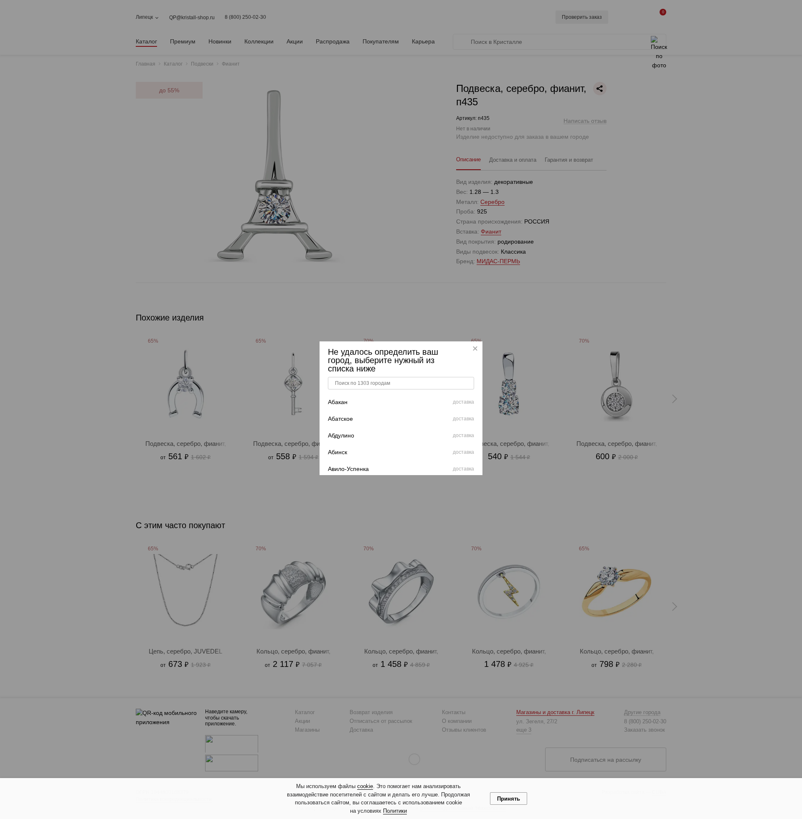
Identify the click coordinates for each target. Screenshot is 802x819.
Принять (508, 799)
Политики (395, 811)
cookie (365, 786)
